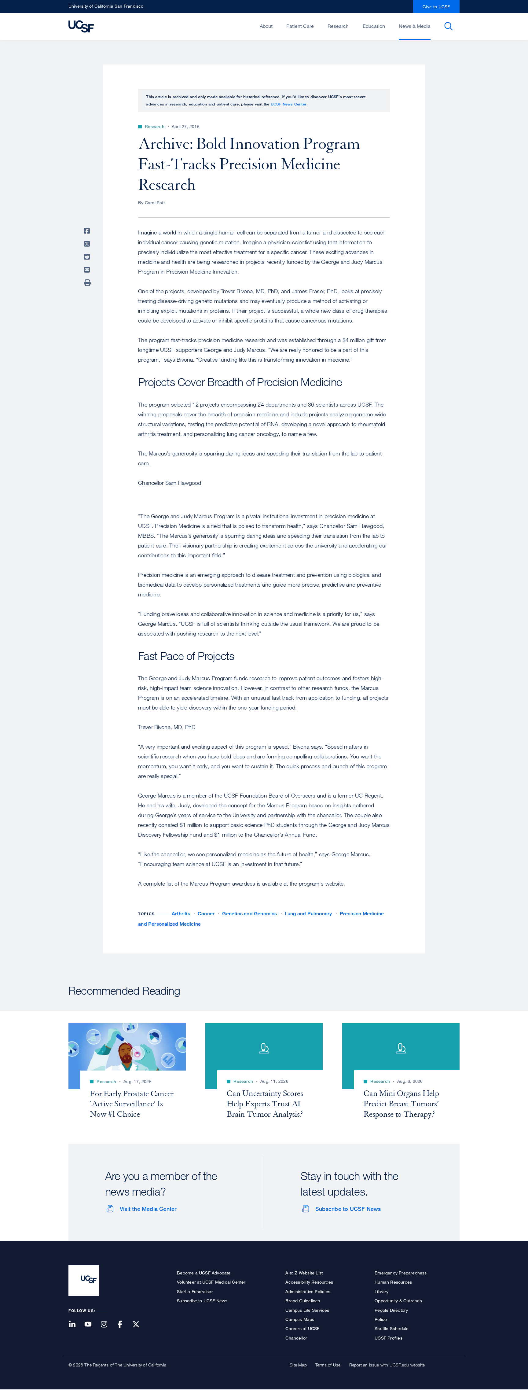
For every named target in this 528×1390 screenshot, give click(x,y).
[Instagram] (107, 1325)
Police (381, 1319)
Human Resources (393, 1282)
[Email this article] (88, 270)
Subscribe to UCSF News (348, 1208)
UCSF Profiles (388, 1337)
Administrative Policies (307, 1291)
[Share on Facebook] (88, 230)
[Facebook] (123, 1325)
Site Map (298, 1364)
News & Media (415, 26)
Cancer (206, 913)
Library (381, 1291)
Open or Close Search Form (448, 26)
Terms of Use (327, 1364)
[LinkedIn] (75, 1325)
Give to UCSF (436, 6)
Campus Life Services (307, 1310)
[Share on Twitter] (88, 244)
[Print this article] (88, 282)
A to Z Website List (304, 1272)
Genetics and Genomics (249, 913)
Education (374, 26)
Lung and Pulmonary (308, 913)
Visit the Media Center (148, 1208)
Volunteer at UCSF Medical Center (211, 1282)
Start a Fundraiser (195, 1291)
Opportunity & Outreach (398, 1300)
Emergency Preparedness (401, 1272)
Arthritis (181, 913)
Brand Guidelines (302, 1300)
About (266, 26)
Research (338, 26)
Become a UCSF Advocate (203, 1272)
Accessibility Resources (309, 1282)
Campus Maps (299, 1319)
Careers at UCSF (302, 1328)
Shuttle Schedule (392, 1328)
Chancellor (296, 1337)
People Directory (391, 1310)
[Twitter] (139, 1325)
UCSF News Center (288, 103)
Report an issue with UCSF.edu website (387, 1364)
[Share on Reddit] (88, 256)
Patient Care (300, 26)
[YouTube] (91, 1325)
